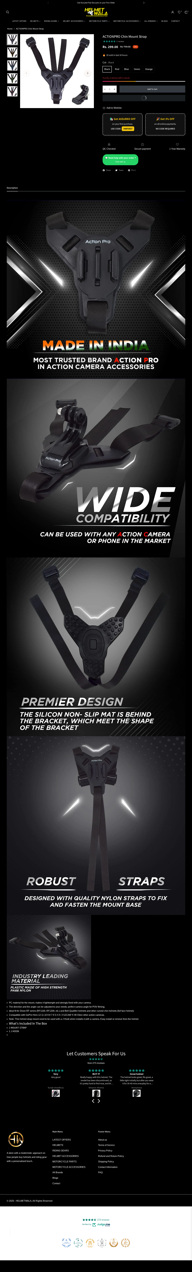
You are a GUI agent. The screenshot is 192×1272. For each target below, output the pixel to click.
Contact (56, 1183)
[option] (57, 71)
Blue (126, 69)
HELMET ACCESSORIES (65, 1156)
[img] (96, 1059)
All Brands (57, 1172)
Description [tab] (12, 187)
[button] (7, 12)
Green (137, 69)
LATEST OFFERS (61, 1140)
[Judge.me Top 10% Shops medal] (113, 1242)
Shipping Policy (106, 1161)
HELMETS (57, 1145)
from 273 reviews (96, 1063)
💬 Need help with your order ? (120, 160)
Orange (149, 69)
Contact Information (108, 1167)
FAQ (100, 1172)
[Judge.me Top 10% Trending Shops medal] (125, 1242)
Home (10, 29)
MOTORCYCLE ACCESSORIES (68, 1167)
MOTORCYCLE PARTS (64, 1161)
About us (102, 1140)
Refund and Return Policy (111, 1156)
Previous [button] (26, 73)
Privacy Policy (105, 1150)
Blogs (55, 1178)
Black (107, 69)
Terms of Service (106, 1145)
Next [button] (88, 73)
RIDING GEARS (60, 1150)
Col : (108, 62)
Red (117, 69)
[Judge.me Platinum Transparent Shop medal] (78, 1242)
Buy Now (162, 97)
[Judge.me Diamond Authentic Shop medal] (66, 1242)
